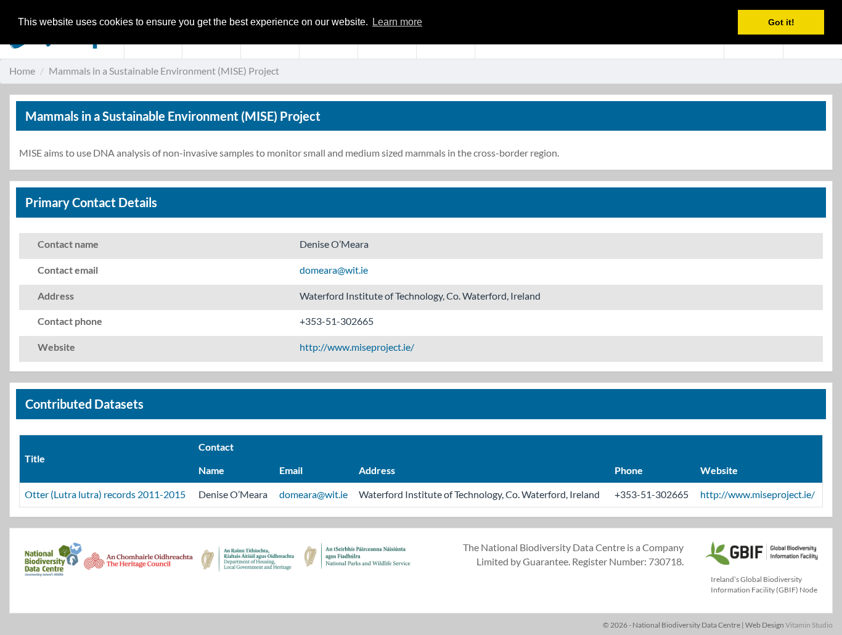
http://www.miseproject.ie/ (357, 347)
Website (56, 347)
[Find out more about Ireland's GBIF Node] (761, 551)
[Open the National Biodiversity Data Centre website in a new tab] (53, 566)
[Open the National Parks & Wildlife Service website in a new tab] (357, 566)
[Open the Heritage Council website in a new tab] (138, 566)
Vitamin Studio (809, 624)
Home (22, 70)
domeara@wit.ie (334, 270)
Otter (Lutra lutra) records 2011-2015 (105, 494)
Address (56, 295)
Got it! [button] (781, 22)
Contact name (68, 244)
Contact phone (70, 321)
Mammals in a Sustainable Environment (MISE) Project (164, 70)
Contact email (68, 270)
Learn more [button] (397, 22)
